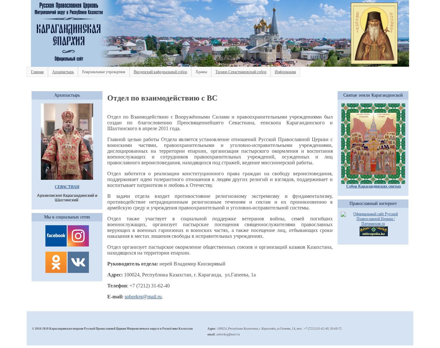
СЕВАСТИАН (67, 187)
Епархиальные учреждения (103, 72)
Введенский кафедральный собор (160, 72)
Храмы (201, 72)
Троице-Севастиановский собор (240, 72)
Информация (285, 72)
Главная (37, 72)
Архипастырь (63, 72)
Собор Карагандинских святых (373, 186)
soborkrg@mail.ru (143, 296)
